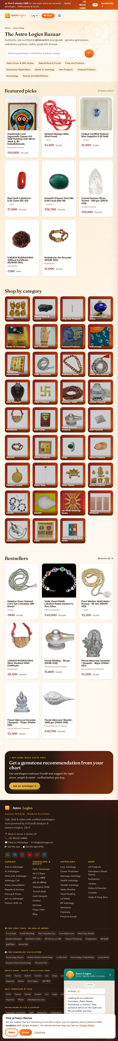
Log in (34, 15)
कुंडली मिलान (10, 944)
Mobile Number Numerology (40, 957)
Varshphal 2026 (41, 887)
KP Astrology (67, 903)
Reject (11, 1032)
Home (7, 28)
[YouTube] (30, 855)
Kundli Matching (27, 933)
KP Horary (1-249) (53, 938)
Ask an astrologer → (25, 785)
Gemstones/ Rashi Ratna (18, 69)
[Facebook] (15, 855)
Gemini (28, 975)
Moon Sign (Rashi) (86, 933)
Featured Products (87, 69)
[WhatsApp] (8, 855)
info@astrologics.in (43, 842)
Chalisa (37, 900)
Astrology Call (12, 880)
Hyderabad (56, 1012)
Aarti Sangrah (40, 896)
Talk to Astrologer (14, 866)
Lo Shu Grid (61, 957)
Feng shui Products (74, 63)
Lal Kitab (65, 898)
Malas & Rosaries (97, 888)
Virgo (54, 975)
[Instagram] (22, 855)
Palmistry (65, 912)
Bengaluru (42, 1012)
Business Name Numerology (18, 962)
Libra (63, 975)
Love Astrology (68, 866)
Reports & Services (14, 889)
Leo (46, 975)
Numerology (12, 76)
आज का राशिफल (39, 882)
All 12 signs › (33, 981)
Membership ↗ (107, 5)
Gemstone (65, 907)
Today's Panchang (73, 938)
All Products (94, 866)
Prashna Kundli (68, 916)
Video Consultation (15, 885)
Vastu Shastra (67, 889)
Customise (39, 1032)
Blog (35, 914)
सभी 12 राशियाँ (39, 877)
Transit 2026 (39, 891)
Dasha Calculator (14, 938)
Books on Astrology (44, 69)
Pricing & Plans (13, 893)
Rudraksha (94, 879)
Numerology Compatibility (82, 957)
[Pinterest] (37, 855)
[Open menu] (59, 15)
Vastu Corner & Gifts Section (20, 63)
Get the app (14, 846)
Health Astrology (69, 880)
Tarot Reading (67, 893)
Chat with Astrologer (16, 875)
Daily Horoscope (41, 869)
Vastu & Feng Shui (98, 897)
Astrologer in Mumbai (15, 1012)
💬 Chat (48, 15)
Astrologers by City (36, 999)
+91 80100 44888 (82, 4)
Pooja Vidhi (39, 909)
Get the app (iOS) (35, 846)
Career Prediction (69, 871)
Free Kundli (11, 933)
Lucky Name (103, 957)
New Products (66, 69)
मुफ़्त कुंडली (104, 938)
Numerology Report (15, 957)
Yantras (92, 883)
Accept (25, 1032)
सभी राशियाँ (46, 981)
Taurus (18, 975)
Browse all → (105, 558)
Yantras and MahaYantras (35, 76)
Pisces (21, 981)
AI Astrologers (12, 871)
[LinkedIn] (44, 855)
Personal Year (41, 962)
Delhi (31, 1012)
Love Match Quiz (66, 933)
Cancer (38, 975)
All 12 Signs (39, 873)
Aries (8, 975)
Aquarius (10, 981)
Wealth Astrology (69, 885)
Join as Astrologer (14, 898)
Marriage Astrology (70, 875)
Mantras (37, 905)
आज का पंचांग (23, 944)
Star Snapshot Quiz (46, 933)
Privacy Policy (87, 1025)
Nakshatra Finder (33, 938)
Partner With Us (13, 903)
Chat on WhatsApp (18, 842)
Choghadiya (91, 938)
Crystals (92, 892)
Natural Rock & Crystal (50, 63)
